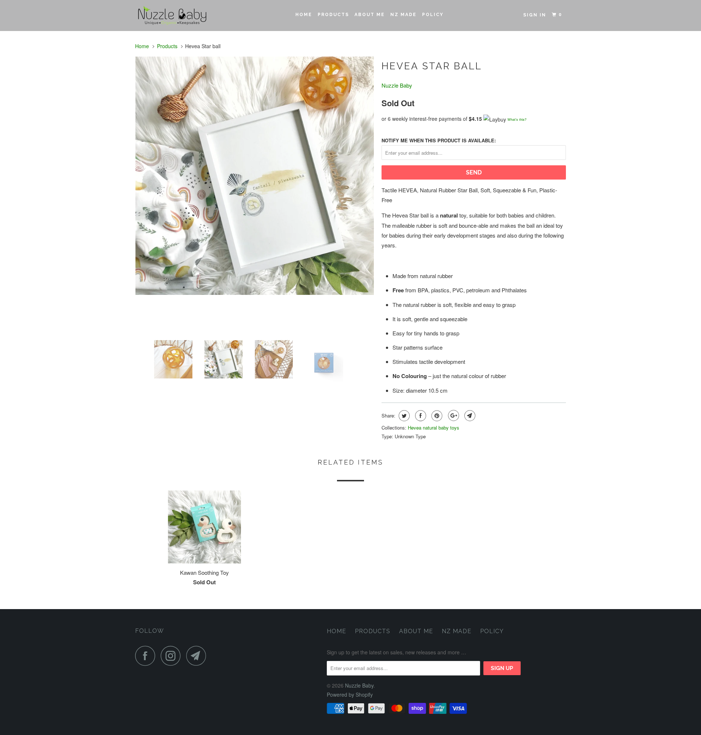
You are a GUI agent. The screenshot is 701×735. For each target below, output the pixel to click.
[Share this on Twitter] (403, 415)
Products (333, 14)
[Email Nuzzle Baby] (198, 656)
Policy (433, 14)
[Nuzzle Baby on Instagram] (173, 656)
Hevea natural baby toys (433, 427)
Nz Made (403, 14)
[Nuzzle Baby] (172, 15)
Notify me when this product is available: (439, 140)
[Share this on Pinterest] (436, 415)
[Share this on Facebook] (419, 415)
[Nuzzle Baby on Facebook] (147, 656)
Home (303, 14)
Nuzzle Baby (397, 85)
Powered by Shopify (350, 694)
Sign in (534, 15)
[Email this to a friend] (469, 415)
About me (370, 14)
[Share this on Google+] (452, 415)
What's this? (516, 119)
